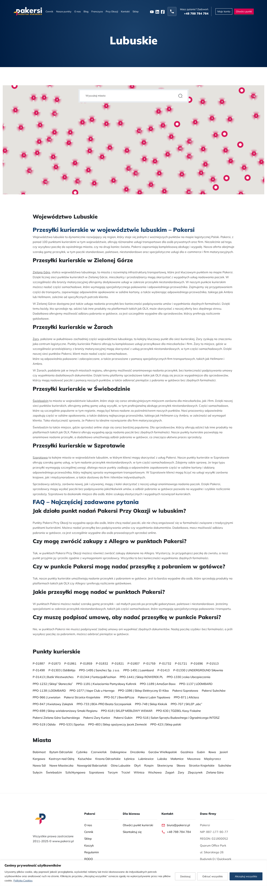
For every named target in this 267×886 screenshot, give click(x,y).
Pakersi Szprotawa (185, 690)
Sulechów (224, 765)
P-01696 (197, 663)
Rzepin (148, 765)
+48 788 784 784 (179, 832)
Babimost (39, 752)
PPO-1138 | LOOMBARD (49, 690)
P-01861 (70, 663)
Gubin (201, 752)
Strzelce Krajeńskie (202, 765)
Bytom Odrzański (61, 752)
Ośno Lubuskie (120, 765)
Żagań (169, 772)
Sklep (136, 11)
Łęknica (129, 759)
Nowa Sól (39, 765)
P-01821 (118, 663)
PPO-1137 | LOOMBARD (196, 684)
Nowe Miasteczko (61, 765)
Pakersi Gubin (123, 717)
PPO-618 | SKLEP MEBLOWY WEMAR (126, 711)
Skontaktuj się (132, 832)
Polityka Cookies (23, 880)
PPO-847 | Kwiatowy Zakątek (53, 704)
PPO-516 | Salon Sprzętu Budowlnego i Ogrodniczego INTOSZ (178, 717)
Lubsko (162, 759)
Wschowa (155, 772)
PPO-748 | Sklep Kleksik (151, 704)
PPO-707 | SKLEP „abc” (186, 704)
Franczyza (97, 11)
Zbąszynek (195, 772)
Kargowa (39, 759)
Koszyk (89, 845)
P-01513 (213, 663)
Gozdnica (187, 752)
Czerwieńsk (99, 752)
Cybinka (81, 752)
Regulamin (91, 852)
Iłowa (212, 752)
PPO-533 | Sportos (71, 724)
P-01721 (181, 663)
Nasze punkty (63, 11)
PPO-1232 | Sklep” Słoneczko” (53, 684)
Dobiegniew (118, 752)
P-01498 (39, 670)
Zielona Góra (41, 272)
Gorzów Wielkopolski (162, 752)
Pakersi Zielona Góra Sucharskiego (56, 717)
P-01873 (54, 663)
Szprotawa (40, 457)
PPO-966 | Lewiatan (46, 697)
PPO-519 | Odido (44, 724)
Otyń (137, 765)
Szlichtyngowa (75, 772)
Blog (86, 11)
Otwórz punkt (244, 11)
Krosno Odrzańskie (108, 759)
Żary (36, 339)
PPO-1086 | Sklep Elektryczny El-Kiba (143, 690)
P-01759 (149, 663)
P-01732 (165, 663)
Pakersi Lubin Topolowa (154, 697)
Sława (181, 765)
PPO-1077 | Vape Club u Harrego (92, 690)
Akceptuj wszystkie (246, 876)
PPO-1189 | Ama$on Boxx (158, 684)
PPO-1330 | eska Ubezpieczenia (188, 677)
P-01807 (134, 663)
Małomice (177, 759)
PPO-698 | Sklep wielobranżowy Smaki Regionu (65, 711)
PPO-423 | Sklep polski (165, 724)
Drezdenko (137, 752)
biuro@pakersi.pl (178, 825)
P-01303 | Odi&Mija (61, 670)
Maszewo (193, 759)
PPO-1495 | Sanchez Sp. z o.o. (99, 670)
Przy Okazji (112, 11)
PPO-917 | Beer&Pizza (119, 697)
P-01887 (39, 663)
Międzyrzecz (212, 759)
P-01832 (102, 663)
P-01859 (86, 663)
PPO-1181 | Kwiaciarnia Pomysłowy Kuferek (106, 684)
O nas (77, 11)
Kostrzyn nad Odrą (61, 759)
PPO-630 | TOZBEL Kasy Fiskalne (178, 711)
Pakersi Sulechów (214, 690)
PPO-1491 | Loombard (138, 670)
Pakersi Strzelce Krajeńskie (82, 697)
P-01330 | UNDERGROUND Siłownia (198, 670)
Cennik (49, 11)
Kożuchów (85, 759)
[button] (14, 86)
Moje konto (223, 11)
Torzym (113, 772)
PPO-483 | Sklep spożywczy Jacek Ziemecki (117, 724)
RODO (88, 859)
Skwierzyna (165, 765)
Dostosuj (185, 876)
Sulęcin (37, 772)
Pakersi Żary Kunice (96, 717)
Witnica (139, 772)
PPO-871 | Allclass (186, 697)
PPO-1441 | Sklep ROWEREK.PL (141, 677)
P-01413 (163, 670)
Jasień (224, 752)
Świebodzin (40, 401)
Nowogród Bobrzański (92, 765)
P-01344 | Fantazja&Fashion (96, 677)
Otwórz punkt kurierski (138, 825)
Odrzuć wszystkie (212, 876)
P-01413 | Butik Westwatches (53, 677)
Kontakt (125, 11)
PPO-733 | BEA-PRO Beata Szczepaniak (104, 704)
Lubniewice (146, 759)
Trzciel (125, 772)
